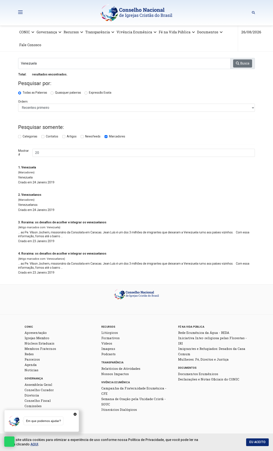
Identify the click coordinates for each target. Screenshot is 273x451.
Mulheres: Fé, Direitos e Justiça (203, 359)
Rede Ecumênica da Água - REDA (203, 332)
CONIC (24, 32)
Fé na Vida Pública (174, 32)
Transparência (97, 32)
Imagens (108, 348)
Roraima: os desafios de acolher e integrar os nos (63, 222)
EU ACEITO (257, 442)
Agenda (31, 365)
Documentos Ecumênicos (198, 374)
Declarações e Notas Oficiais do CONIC (208, 379)
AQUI (34, 444)
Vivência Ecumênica (134, 32)
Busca (244, 63)
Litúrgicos (109, 332)
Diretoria (32, 395)
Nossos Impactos (115, 374)
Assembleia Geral (38, 384)
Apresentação (36, 332)
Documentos (207, 32)
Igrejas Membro (37, 338)
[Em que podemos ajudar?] (9, 441)
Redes (29, 354)
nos (31, 194)
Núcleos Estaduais (39, 343)
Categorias (30, 136)
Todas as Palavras (35, 92)
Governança (46, 32)
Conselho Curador (39, 390)
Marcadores (117, 136)
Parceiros (32, 359)
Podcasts (108, 354)
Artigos (72, 136)
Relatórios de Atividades (120, 368)
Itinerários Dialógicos (119, 409)
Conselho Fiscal (38, 400)
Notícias (31, 370)
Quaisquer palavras (68, 92)
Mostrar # (23, 152)
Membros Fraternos (40, 348)
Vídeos (106, 343)
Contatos (52, 136)
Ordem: (23, 101)
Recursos (71, 32)
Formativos (110, 338)
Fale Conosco (30, 45)
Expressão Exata (100, 92)
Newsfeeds (92, 136)
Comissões (33, 406)
